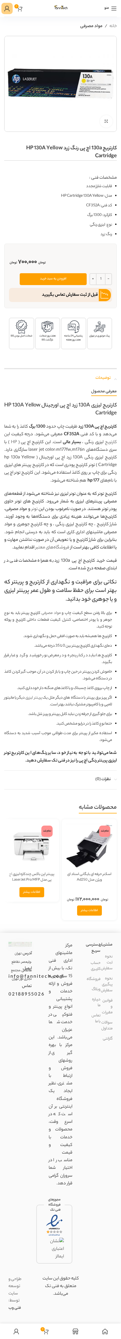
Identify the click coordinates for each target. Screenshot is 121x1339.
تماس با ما (95, 1019)
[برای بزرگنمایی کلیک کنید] (106, 121)
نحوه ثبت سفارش (107, 963)
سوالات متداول (107, 1026)
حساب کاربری (95, 966)
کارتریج (111, 442)
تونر (35, 509)
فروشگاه (93, 979)
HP (14, 442)
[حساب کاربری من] (7, 8)
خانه (113, 26)
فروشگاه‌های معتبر (52, 547)
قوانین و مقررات (107, 1007)
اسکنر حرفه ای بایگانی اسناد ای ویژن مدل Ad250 (89, 877)
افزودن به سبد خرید (53, 279)
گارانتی (108, 1039)
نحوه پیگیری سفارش (107, 985)
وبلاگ (96, 989)
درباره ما (96, 1002)
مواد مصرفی (91, 26)
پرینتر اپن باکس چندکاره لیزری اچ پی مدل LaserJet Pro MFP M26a (31, 879)
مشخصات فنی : (103, 177)
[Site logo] (60, 8)
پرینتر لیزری (33, 698)
